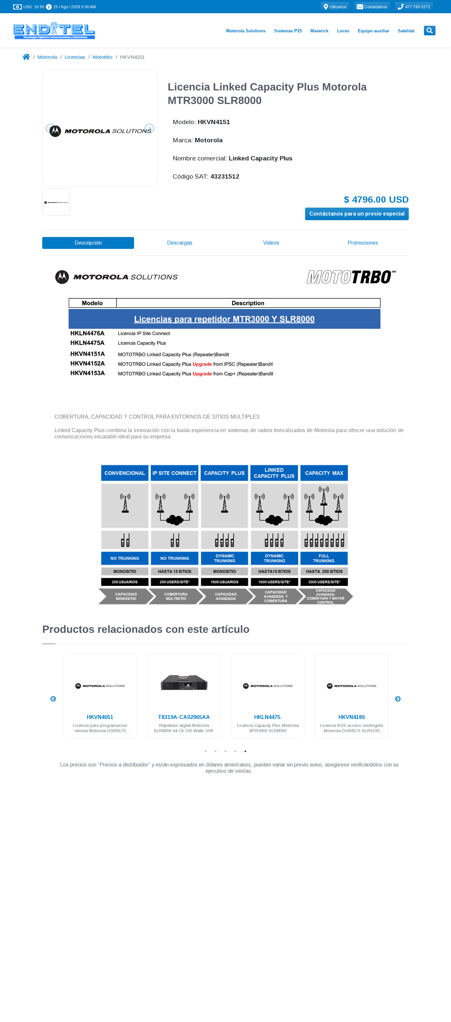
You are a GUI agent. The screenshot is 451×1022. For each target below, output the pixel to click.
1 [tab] (205, 751)
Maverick (319, 30)
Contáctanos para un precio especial (356, 214)
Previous (53, 699)
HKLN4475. (268, 717)
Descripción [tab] (88, 243)
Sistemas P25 (288, 30)
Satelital (406, 30)
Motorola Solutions (245, 30)
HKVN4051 (100, 717)
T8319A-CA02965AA (184, 717)
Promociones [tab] (363, 243)
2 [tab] (215, 751)
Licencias (74, 57)
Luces (343, 30)
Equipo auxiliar (373, 30)
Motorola (47, 57)
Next (398, 699)
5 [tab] (245, 751)
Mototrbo (102, 57)
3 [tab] (225, 751)
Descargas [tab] (179, 243)
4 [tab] (235, 751)
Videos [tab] (271, 243)
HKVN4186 (351, 717)
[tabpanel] (100, 700)
